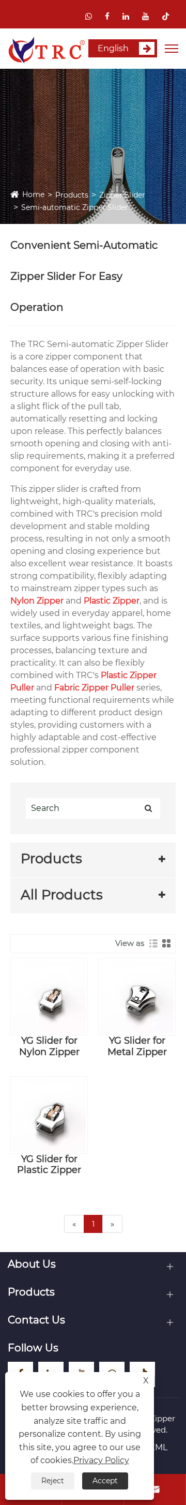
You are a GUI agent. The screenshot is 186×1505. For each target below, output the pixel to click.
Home (33, 194)
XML (158, 1447)
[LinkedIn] (125, 16)
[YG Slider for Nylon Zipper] (49, 996)
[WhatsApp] (88, 16)
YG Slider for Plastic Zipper (49, 1165)
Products (71, 195)
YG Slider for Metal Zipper (137, 1046)
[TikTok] (165, 16)
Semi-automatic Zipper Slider (74, 207)
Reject (52, 1480)
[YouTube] (145, 16)
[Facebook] (107, 16)
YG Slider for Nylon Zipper (49, 1046)
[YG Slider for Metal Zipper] (137, 996)
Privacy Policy (101, 1460)
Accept (105, 1480)
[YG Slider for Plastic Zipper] (49, 1115)
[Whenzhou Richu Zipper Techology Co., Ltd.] (46, 49)
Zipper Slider (122, 195)
